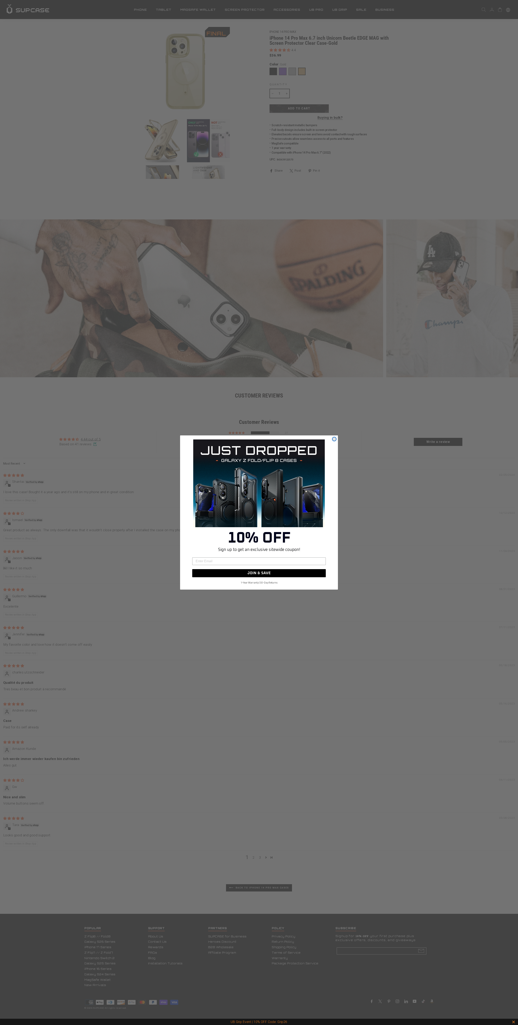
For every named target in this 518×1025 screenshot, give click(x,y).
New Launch (277, 1022)
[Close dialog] (334, 439)
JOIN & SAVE (259, 573)
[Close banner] (513, 1022)
